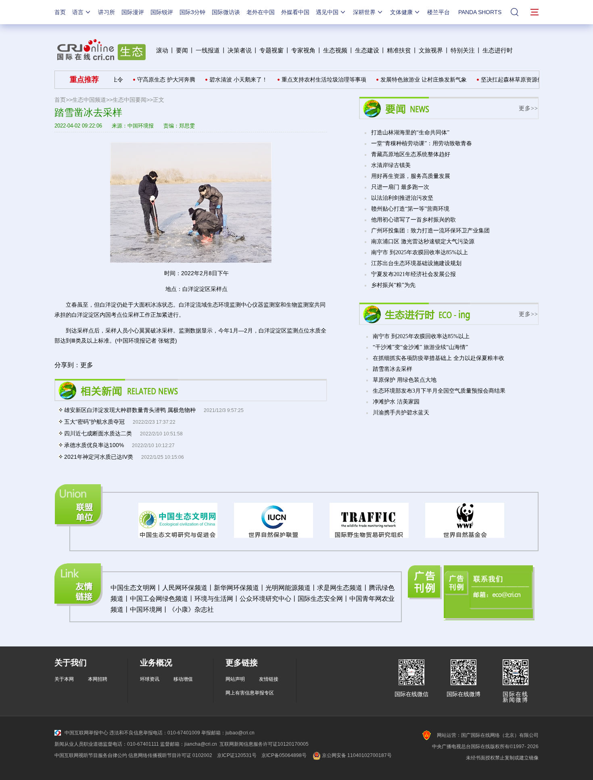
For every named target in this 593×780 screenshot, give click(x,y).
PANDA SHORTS (479, 12)
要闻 (182, 50)
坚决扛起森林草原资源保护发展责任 (516, 79)
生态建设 (367, 50)
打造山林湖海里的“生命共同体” (410, 133)
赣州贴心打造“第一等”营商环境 (410, 209)
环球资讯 (149, 679)
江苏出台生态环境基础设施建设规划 (416, 263)
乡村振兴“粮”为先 (393, 285)
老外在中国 (260, 12)
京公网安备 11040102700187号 (356, 755)
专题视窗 (271, 50)
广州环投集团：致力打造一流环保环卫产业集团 (430, 231)
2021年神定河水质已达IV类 (98, 457)
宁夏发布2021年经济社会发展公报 (413, 274)
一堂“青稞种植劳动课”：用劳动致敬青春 (421, 143)
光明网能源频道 (288, 587)
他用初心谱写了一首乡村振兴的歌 (413, 220)
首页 (60, 12)
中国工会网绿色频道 (159, 598)
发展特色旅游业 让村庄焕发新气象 (414, 79)
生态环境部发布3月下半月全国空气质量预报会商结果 (439, 391)
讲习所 (106, 12)
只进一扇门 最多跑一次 (400, 187)
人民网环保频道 (184, 587)
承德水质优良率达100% (94, 445)
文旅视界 (431, 50)
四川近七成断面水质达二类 (98, 433)
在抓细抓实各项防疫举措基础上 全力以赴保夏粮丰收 (438, 358)
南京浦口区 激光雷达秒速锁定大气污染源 (422, 241)
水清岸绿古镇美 (391, 165)
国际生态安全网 (320, 598)
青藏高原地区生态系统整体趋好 (410, 154)
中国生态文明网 (133, 587)
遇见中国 (327, 12)
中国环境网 (146, 609)
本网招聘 (97, 679)
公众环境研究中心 (265, 598)
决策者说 (240, 50)
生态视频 (335, 50)
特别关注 (463, 50)
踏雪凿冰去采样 (392, 369)
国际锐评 (161, 12)
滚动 (162, 50)
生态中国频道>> (92, 99)
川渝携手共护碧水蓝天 (401, 413)
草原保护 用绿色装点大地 (404, 380)
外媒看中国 (295, 12)
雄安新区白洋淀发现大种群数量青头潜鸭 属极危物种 (130, 410)
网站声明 (235, 679)
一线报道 (208, 50)
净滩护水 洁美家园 (396, 402)
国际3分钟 (192, 12)
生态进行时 (497, 50)
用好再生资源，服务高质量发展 (410, 176)
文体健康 (401, 12)
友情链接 (268, 679)
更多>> (528, 108)
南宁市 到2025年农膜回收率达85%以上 (419, 252)
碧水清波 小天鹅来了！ (229, 79)
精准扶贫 (399, 50)
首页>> (63, 99)
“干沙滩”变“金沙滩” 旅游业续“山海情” (420, 347)
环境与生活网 (213, 598)
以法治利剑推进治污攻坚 (402, 198)
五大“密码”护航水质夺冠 (94, 421)
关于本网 (64, 679)
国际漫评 (132, 12)
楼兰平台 (438, 12)
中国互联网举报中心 (86, 733)
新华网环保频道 (236, 587)
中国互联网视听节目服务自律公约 (90, 755)
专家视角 (303, 50)
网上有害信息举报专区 (250, 693)
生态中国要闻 (129, 99)
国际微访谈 (226, 12)
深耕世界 (364, 12)
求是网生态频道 (339, 587)
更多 (86, 365)
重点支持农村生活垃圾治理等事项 (314, 79)
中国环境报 (140, 126)
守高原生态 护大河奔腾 (156, 79)
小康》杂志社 (194, 609)
